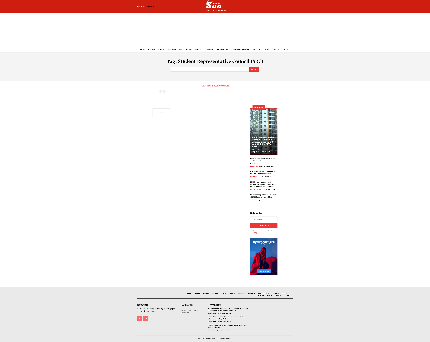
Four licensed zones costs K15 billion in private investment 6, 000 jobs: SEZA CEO (263, 142)
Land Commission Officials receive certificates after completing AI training (263, 161)
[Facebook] (139, 318)
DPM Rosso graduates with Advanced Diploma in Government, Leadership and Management (263, 184)
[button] (151, 6)
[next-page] (255, 205)
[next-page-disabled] (164, 91)
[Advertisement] (215, 30)
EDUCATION (254, 166)
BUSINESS (253, 177)
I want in (262, 225)
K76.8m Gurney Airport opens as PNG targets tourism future (262, 172)
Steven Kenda (257, 150)
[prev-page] (160, 91)
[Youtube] (145, 318)
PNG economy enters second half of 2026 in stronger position (263, 196)
